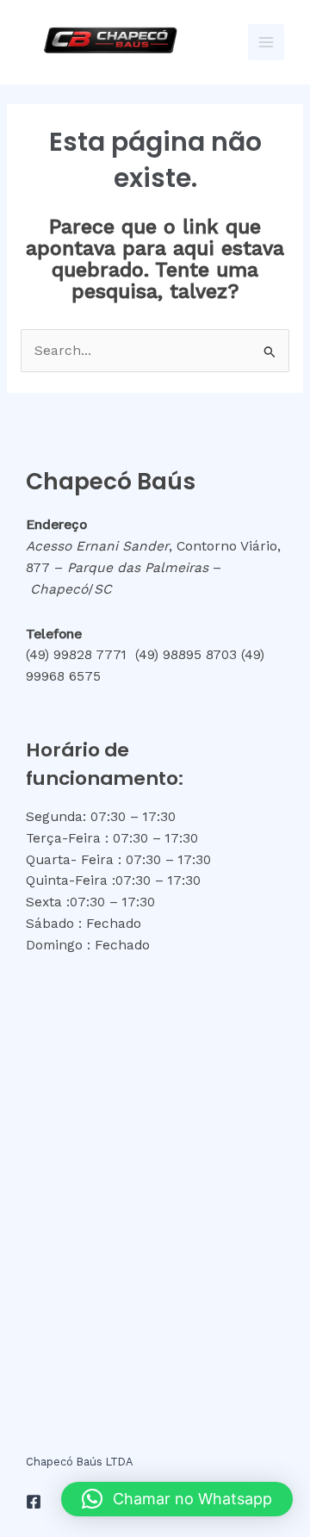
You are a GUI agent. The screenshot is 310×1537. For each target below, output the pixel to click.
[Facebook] (33, 1501)
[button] (177, 1499)
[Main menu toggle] (266, 42)
